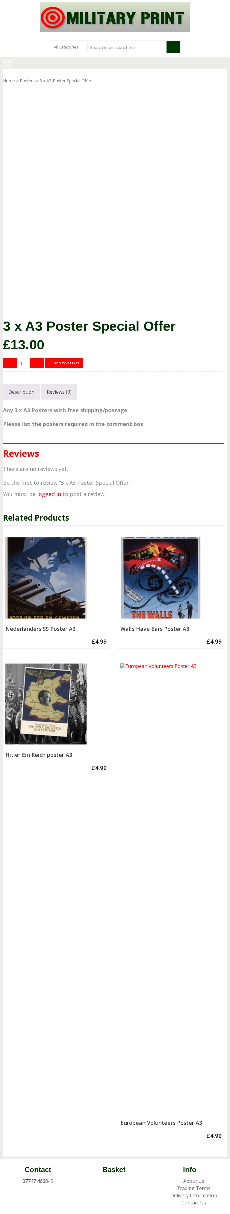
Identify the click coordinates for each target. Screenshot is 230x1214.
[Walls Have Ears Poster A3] (171, 580)
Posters (27, 81)
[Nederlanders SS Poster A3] (56, 580)
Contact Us (193, 1202)
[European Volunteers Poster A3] (171, 890)
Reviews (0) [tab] (59, 392)
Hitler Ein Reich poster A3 (38, 755)
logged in (49, 494)
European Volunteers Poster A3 (161, 1123)
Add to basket (67, 363)
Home (9, 81)
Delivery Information (193, 1195)
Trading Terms (194, 1188)
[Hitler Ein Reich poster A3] (56, 706)
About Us (193, 1181)
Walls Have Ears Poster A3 (154, 629)
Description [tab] (21, 392)
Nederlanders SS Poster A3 (40, 629)
